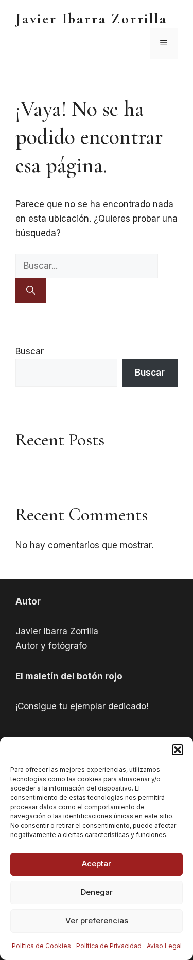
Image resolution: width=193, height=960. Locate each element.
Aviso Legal (164, 946)
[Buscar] (30, 290)
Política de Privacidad (109, 946)
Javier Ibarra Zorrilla (91, 18)
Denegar (97, 892)
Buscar (29, 351)
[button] (177, 750)
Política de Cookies (41, 946)
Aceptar (96, 864)
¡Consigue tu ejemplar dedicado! (81, 706)
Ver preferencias (96, 920)
